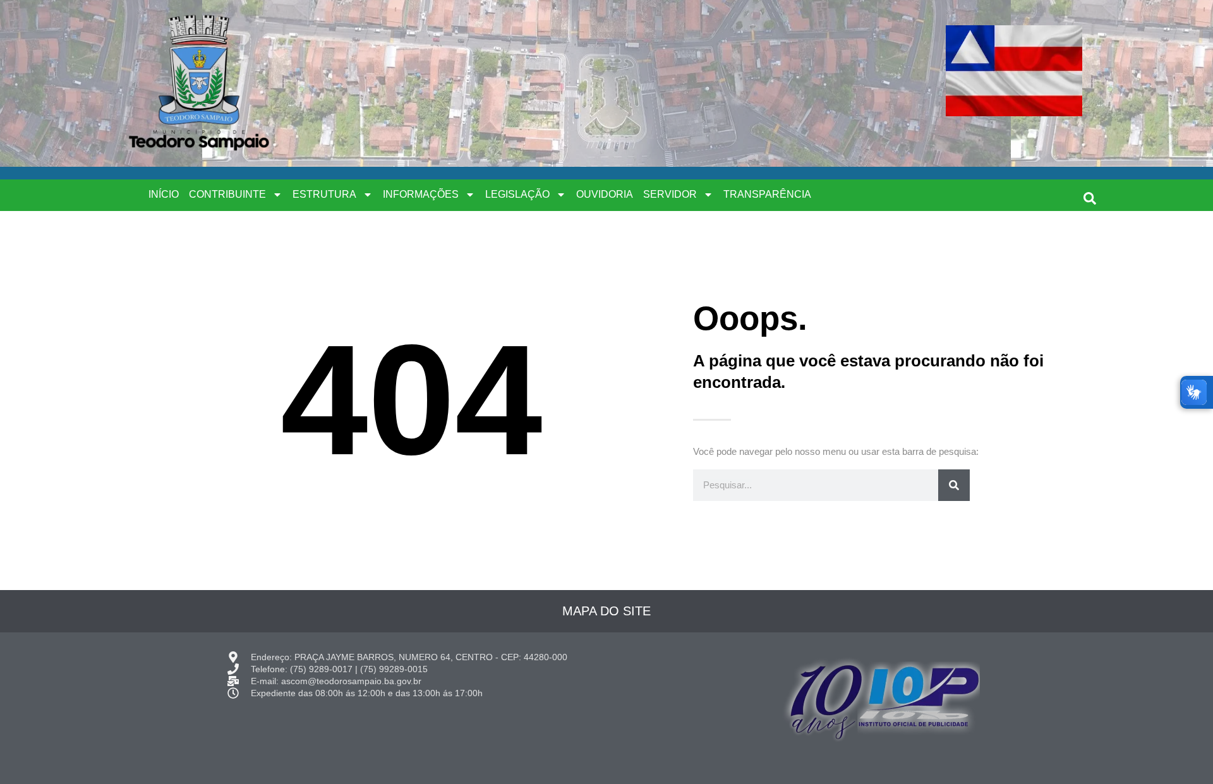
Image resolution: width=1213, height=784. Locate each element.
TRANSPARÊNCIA (767, 194)
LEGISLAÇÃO (517, 194)
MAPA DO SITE (606, 611)
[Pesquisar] (954, 485)
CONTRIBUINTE (227, 194)
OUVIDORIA (604, 194)
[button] (1089, 198)
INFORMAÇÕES (421, 194)
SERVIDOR (670, 194)
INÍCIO (163, 194)
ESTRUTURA (324, 194)
